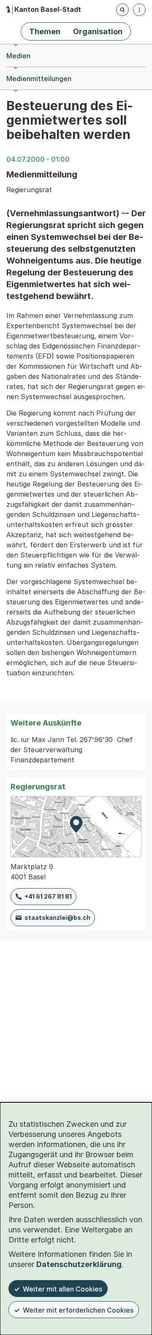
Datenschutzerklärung (79, 1264)
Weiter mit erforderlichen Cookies (78, 1310)
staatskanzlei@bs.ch (57, 917)
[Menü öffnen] (139, 9)
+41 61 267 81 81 (48, 896)
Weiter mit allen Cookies (62, 1289)
